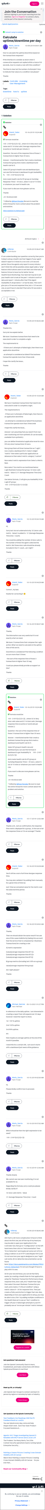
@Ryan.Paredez (18, 201)
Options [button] (41, 24)
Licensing (23, 81)
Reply (9, 106)
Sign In (34, 4)
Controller (14, 81)
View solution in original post (14, 211)
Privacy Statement (21, 1501)
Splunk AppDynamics (10, 24)
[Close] (42, 1491)
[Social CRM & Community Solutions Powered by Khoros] (37, 1478)
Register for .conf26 (22, 1347)
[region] (22, 1499)
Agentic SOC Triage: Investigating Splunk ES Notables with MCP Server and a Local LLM (19, 1436)
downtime (7, 91)
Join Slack (22, 1375)
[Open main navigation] (42, 3)
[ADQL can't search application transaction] (39, 239)
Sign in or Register (18, 17)
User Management (17, 83)
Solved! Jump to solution (14, 32)
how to (16, 91)
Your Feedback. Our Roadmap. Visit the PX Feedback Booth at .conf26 (19, 1419)
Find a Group (22, 1400)
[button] (40, 32)
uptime (24, 91)
